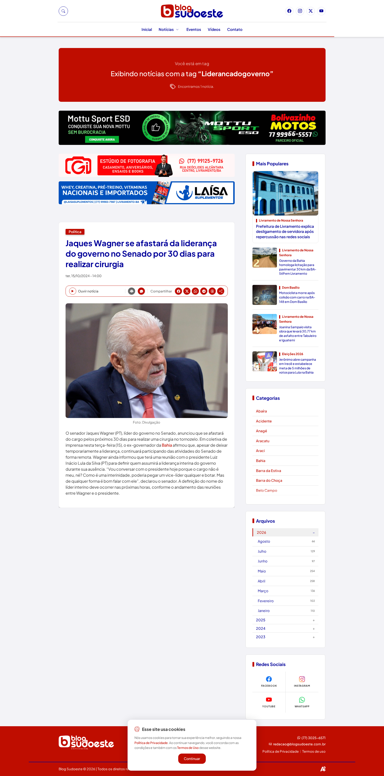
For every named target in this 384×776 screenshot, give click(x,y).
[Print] (131, 291)
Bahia (167, 445)
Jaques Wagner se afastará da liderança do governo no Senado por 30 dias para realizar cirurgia (141, 253)
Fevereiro (286, 600)
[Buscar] (63, 11)
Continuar (192, 758)
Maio (286, 571)
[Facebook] (289, 11)
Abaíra (261, 411)
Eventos (193, 29)
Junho (286, 561)
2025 (285, 620)
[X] (186, 291)
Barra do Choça (269, 480)
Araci (260, 450)
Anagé (261, 430)
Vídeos (214, 29)
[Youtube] (321, 11)
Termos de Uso (188, 748)
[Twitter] (310, 11)
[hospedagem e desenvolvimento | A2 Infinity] (323, 768)
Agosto (286, 541)
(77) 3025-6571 (314, 738)
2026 (286, 532)
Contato (234, 29)
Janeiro (286, 610)
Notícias (166, 29)
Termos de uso (314, 751)
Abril (286, 581)
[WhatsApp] (195, 291)
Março (286, 590)
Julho (286, 551)
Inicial (147, 29)
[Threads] (212, 291)
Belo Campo (266, 490)
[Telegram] (203, 291)
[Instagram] (300, 11)
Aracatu (262, 440)
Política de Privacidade (280, 751)
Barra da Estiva (268, 470)
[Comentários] (141, 291)
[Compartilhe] (220, 291)
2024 (285, 628)
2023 (285, 636)
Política (75, 231)
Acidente (264, 421)
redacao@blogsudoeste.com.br (299, 744)
